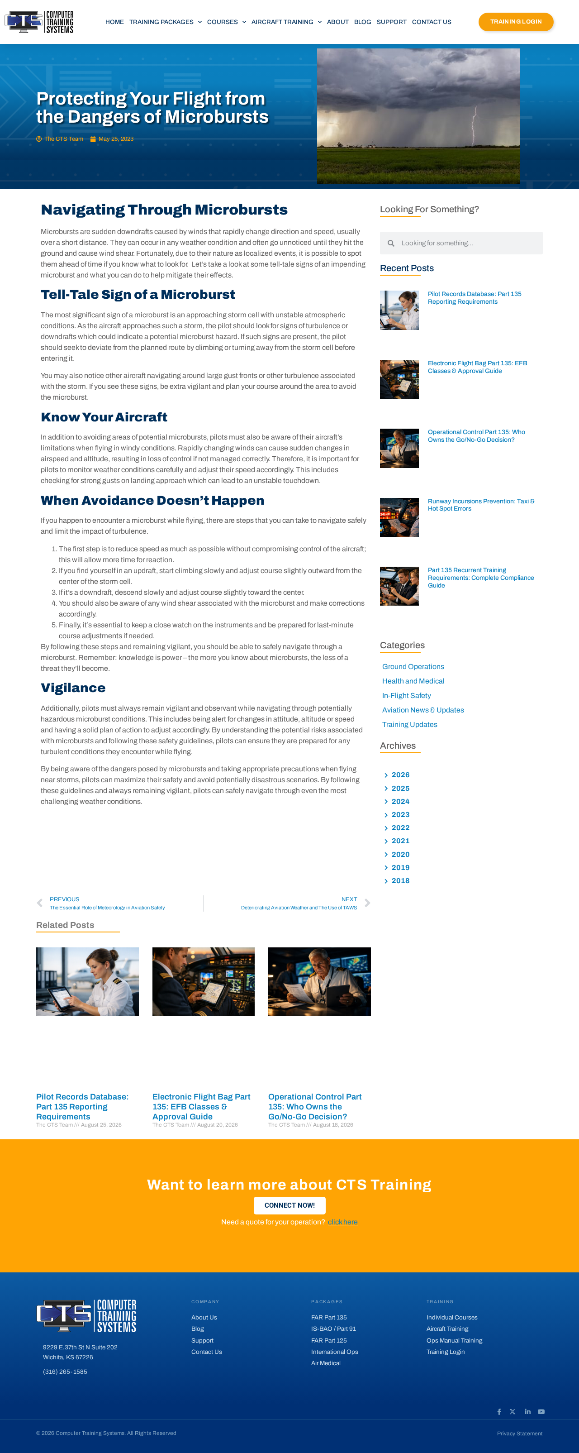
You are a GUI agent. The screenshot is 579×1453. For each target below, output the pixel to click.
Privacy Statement (520, 1433)
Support (392, 22)
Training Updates (409, 724)
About (337, 22)
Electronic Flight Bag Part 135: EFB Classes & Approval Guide (201, 1106)
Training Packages (161, 22)
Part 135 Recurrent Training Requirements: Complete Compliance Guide (481, 578)
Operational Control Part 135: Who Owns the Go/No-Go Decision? (315, 1106)
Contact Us (431, 22)
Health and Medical (413, 681)
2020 (400, 854)
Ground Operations (413, 666)
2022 (400, 828)
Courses (222, 22)
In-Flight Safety (406, 695)
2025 (400, 788)
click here (343, 1222)
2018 (400, 880)
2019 (400, 867)
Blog (362, 22)
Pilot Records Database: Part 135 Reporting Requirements (82, 1106)
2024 (400, 801)
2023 (400, 814)
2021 (400, 841)
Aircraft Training (282, 22)
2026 (400, 775)
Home (114, 22)
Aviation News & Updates (423, 710)
